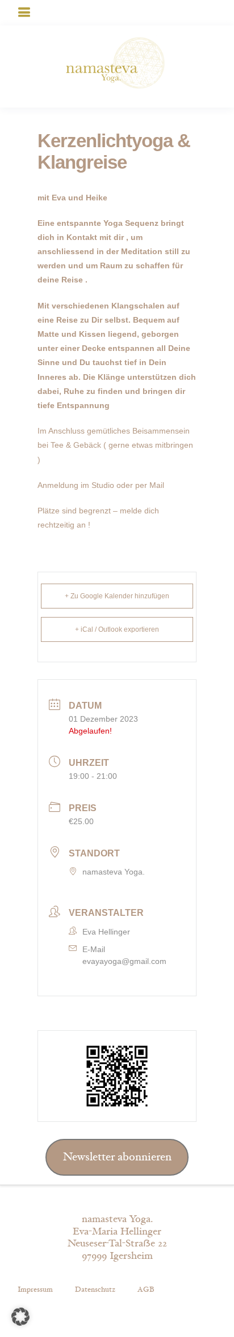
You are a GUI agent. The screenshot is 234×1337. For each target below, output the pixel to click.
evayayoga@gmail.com (124, 961)
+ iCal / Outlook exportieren (117, 629)
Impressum (35, 1289)
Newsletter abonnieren (117, 1157)
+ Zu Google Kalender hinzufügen (117, 596)
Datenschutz (95, 1289)
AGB (145, 1289)
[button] (20, 1316)
